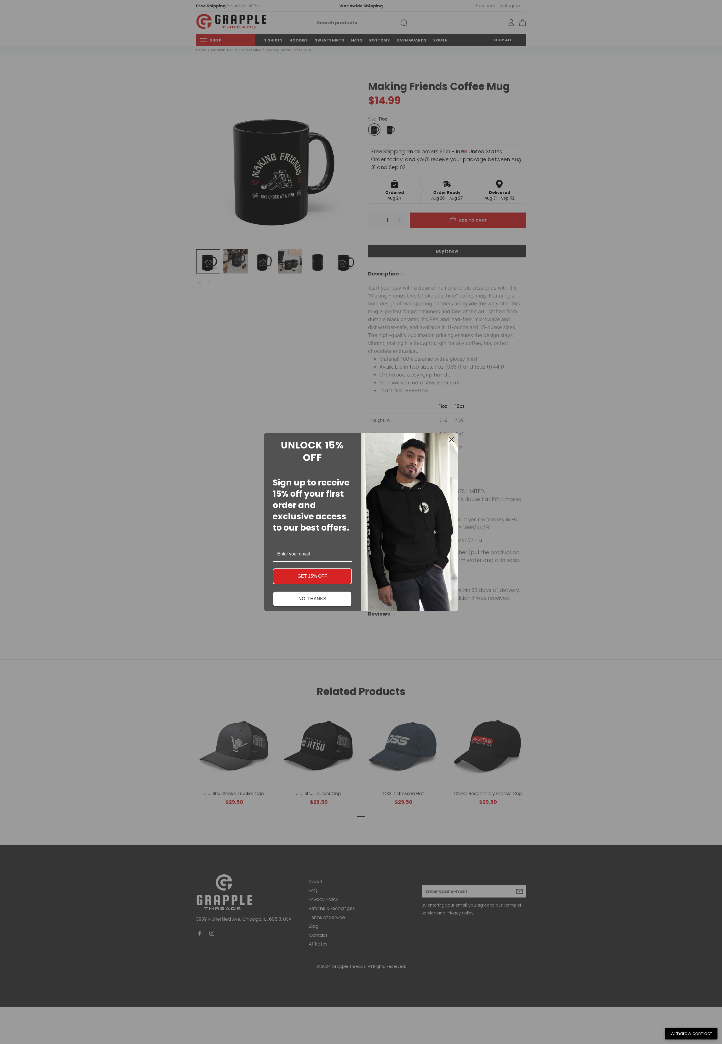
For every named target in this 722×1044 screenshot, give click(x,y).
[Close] (451, 439)
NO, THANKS (312, 598)
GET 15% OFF (312, 576)
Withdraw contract (691, 1033)
